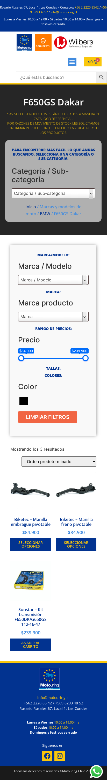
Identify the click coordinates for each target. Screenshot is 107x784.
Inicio (30, 207)
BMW (45, 214)
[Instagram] (59, 756)
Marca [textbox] (26, 316)
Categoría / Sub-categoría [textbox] (40, 193)
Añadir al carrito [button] (30, 644)
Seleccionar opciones (30, 544)
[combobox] (53, 193)
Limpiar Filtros (47, 417)
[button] (72, 62)
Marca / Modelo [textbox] (36, 279)
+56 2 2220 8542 (87, 7)
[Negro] (23, 400)
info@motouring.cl (64, 12)
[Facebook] (47, 756)
